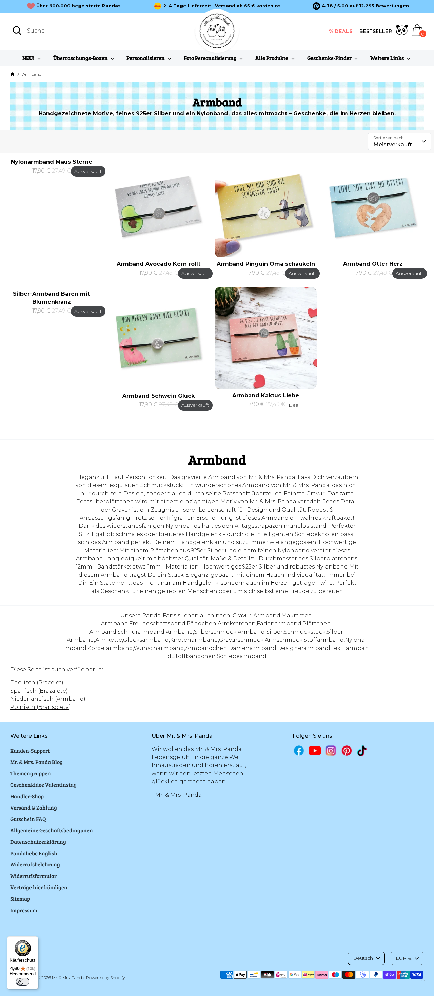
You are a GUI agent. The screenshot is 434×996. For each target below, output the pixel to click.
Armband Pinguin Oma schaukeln (266, 264)
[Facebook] (299, 750)
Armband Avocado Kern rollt (158, 264)
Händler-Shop (27, 796)
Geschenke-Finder (330, 57)
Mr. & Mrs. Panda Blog (36, 761)
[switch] (22, 982)
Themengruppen (30, 773)
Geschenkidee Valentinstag (43, 784)
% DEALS (341, 31)
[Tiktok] (362, 750)
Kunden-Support (30, 750)
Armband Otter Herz (373, 264)
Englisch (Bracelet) (36, 682)
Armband (32, 74)
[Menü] (423, 982)
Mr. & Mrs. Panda (68, 977)
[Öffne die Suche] (17, 30)
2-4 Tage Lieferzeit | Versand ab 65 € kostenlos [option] (222, 5)
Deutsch (363, 958)
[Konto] (402, 31)
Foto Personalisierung (211, 57)
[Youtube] (315, 750)
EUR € (404, 958)
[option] (360, 6)
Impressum (23, 910)
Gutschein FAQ (28, 818)
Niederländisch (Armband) (47, 699)
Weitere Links (387, 57)
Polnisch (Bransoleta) (40, 707)
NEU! (28, 57)
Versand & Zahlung (33, 807)
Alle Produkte (272, 57)
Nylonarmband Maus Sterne (51, 162)
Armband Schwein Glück (158, 396)
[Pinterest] (346, 750)
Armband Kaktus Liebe (265, 395)
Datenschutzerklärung (38, 841)
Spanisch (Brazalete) (39, 691)
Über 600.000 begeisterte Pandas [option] (78, 5)
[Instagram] (330, 750)
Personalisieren (146, 57)
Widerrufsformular (33, 875)
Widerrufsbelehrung (35, 864)
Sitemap (20, 898)
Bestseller (375, 31)
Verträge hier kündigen (38, 887)
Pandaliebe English (33, 853)
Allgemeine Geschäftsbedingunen (51, 830)
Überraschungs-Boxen (81, 57)
